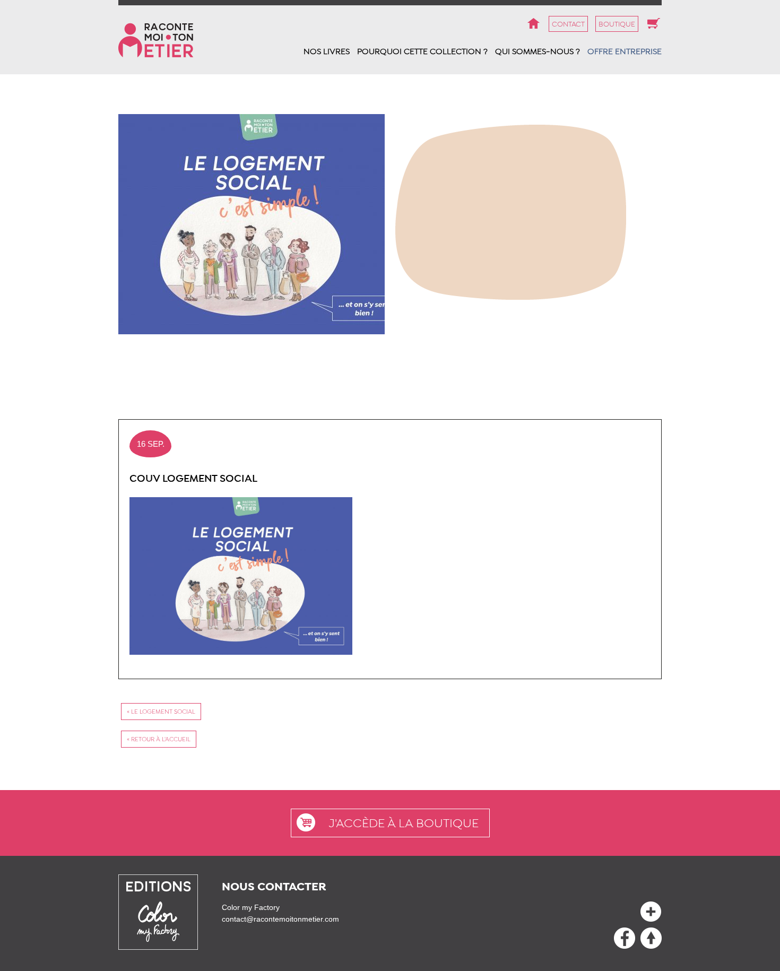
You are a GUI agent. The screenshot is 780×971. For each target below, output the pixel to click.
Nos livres (327, 51)
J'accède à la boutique (403, 823)
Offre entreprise (624, 51)
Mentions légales (651, 911)
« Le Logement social (161, 711)
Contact (568, 24)
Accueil (533, 24)
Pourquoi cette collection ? (422, 51)
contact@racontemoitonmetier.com (280, 919)
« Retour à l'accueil (158, 739)
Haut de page (624, 938)
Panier (654, 24)
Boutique (617, 24)
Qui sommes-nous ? (537, 51)
